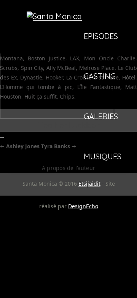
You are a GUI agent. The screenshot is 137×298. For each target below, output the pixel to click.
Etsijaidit (89, 183)
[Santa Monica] (54, 16)
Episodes (101, 36)
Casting (100, 77)
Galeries (101, 117)
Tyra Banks (58, 146)
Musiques (102, 157)
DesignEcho (83, 206)
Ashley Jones (20, 146)
